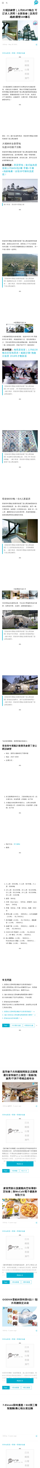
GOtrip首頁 (6, 53)
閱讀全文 (20, 1164)
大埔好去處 (17, 1025)
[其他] (36, 45)
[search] (7, 3)
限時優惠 (27, 1282)
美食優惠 (16, 1282)
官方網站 (17, 844)
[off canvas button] (3, 3)
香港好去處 (21, 53)
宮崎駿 (15, 1171)
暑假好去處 (29, 1025)
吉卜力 (24, 1171)
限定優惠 (27, 1387)
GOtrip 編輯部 (7, 1106)
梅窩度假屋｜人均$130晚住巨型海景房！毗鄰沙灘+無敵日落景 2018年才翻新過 (20, 352)
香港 (13, 53)
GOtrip (5, 44)
